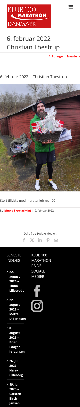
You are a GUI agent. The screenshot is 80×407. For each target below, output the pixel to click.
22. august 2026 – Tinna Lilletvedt (15, 281)
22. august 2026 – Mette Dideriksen (15, 309)
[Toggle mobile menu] (71, 6)
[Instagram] (37, 306)
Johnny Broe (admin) (17, 210)
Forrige (57, 56)
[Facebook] (37, 291)
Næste (72, 56)
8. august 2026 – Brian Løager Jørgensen (15, 340)
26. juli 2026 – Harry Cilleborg (15, 368)
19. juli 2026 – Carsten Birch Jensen (15, 393)
